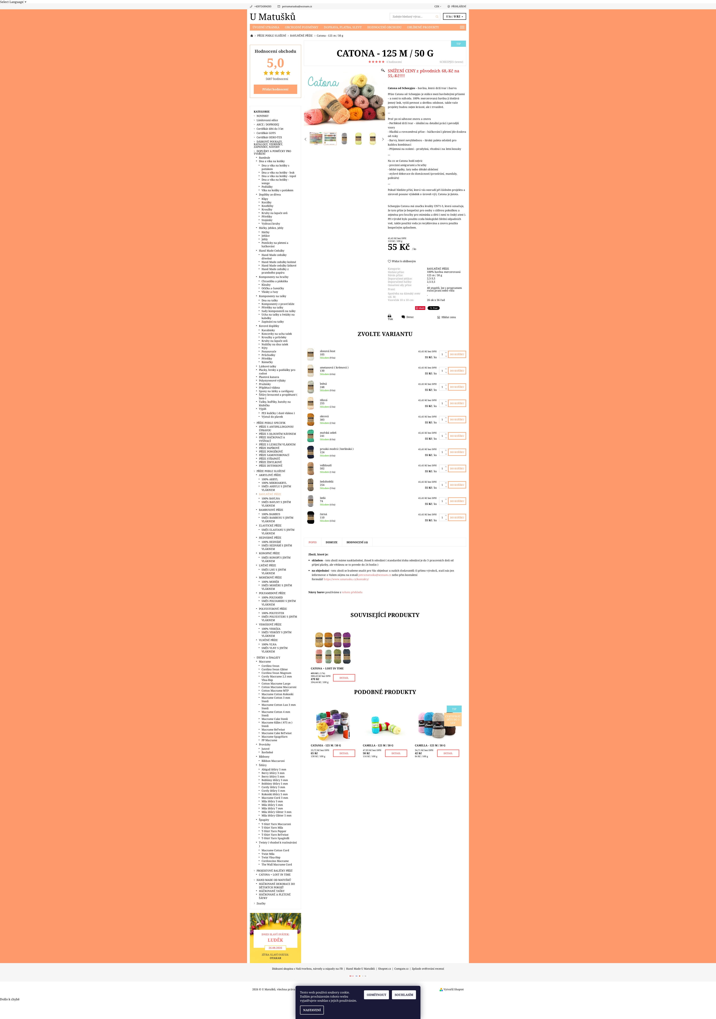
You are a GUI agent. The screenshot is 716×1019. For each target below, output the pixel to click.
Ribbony (264, 756)
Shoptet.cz (384, 968)
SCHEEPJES (447, 62)
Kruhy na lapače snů (275, 213)
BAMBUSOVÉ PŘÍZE (271, 510)
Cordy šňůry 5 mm (273, 790)
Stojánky (267, 220)
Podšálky (267, 186)
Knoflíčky (267, 206)
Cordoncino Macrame (275, 861)
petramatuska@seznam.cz (297, 6)
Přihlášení (458, 6)
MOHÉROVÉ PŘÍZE (270, 577)
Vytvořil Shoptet (454, 989)
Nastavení (312, 1010)
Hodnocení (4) (357, 542)
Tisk (390, 319)
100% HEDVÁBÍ (271, 542)
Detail (344, 677)
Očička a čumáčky (273, 288)
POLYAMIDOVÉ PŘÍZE (272, 593)
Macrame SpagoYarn (275, 736)
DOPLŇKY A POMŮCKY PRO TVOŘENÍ (272, 152)
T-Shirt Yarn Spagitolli (275, 838)
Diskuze (331, 542)
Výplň (262, 409)
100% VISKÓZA (271, 628)
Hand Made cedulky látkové (279, 265)
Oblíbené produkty (423, 27)
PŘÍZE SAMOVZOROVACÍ (274, 455)
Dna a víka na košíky (272, 161)
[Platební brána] (358, 976)
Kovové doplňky (269, 326)
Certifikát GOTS (266, 133)
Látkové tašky (267, 366)
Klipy (265, 199)
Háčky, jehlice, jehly (271, 228)
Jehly (265, 239)
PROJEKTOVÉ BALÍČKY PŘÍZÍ (274, 870)
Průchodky (268, 355)
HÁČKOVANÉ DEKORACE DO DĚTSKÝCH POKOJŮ (277, 885)
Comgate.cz (401, 968)
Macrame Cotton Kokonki (277, 694)
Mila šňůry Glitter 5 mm (276, 815)
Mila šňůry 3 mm (272, 801)
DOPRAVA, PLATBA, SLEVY (343, 27)
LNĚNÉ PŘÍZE (267, 565)
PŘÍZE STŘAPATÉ (269, 458)
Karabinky (268, 330)
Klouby (266, 284)
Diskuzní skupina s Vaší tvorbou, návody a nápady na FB (307, 968)
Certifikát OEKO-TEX (269, 137)
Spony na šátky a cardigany (276, 391)
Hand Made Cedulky (271, 250)
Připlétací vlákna (269, 387)
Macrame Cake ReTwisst (277, 733)
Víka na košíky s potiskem (277, 190)
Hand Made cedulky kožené (279, 262)
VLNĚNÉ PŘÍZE (268, 640)
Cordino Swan (270, 666)
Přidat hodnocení (275, 89)
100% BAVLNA (271, 498)
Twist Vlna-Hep (271, 857)
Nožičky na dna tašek (275, 344)
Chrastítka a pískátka (275, 281)
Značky (261, 903)
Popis (313, 542)
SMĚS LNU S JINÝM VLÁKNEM (274, 571)
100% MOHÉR (270, 581)
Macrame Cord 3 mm (275, 797)
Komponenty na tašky (272, 296)
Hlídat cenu (449, 317)
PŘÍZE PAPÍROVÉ (269, 448)
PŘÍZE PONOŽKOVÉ (271, 451)
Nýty (265, 348)
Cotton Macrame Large (276, 683)
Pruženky (265, 384)
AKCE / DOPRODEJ (268, 124)
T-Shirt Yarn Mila (272, 827)
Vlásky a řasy (270, 292)
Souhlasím (404, 995)
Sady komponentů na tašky (279, 311)
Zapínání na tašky (273, 321)
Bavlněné (267, 752)
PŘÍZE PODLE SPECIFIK (271, 423)
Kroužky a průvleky (274, 337)
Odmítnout (376, 995)
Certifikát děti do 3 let (270, 128)
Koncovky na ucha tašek (277, 333)
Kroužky (267, 209)
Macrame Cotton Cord (275, 850)
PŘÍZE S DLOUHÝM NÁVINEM (277, 434)
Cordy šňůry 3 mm (273, 787)
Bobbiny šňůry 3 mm (275, 780)
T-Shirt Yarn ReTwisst (275, 834)
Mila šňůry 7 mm (272, 808)
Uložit (422, 308)
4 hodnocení (394, 62)
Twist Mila (268, 854)
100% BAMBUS (271, 514)
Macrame (265, 661)
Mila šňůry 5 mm (272, 805)
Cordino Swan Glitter (275, 669)
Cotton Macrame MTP (275, 690)
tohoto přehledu (352, 592)
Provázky (265, 744)
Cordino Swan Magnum (276, 673)
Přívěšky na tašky (272, 307)
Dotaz (410, 317)
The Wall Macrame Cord (277, 864)
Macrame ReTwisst (273, 729)
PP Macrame (269, 740)
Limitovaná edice (267, 120)
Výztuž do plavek (272, 416)
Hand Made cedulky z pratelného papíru (275, 270)
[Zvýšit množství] (446, 352)
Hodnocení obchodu (384, 27)
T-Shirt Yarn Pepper (274, 831)
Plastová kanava (269, 377)
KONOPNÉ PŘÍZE (269, 553)
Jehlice (266, 235)
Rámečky (267, 362)
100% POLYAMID (272, 597)
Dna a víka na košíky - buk (278, 172)
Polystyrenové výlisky (272, 380)
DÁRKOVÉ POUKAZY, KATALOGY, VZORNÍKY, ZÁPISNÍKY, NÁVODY (268, 144)
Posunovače (269, 351)
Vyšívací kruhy (271, 223)
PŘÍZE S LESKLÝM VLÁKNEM (277, 444)
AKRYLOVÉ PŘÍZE (270, 475)
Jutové (265, 748)
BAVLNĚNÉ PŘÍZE (438, 268)
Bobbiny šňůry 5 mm (275, 783)
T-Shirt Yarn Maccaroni (276, 824)
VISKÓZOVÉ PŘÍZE (270, 624)
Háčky (265, 232)
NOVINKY (263, 116)
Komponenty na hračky (273, 277)
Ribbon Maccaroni (273, 761)
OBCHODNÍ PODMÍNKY (301, 27)
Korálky (266, 202)
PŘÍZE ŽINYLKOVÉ (270, 462)
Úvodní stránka (266, 27)
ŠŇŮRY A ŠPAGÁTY (268, 657)
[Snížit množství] (446, 356)
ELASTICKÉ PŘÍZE (270, 525)
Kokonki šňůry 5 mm (275, 794)
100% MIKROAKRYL (274, 483)
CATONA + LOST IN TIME (275, 874)
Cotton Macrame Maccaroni (279, 687)
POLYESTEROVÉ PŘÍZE (273, 609)
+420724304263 (262, 6)
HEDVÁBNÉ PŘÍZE (270, 537)
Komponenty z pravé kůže (278, 304)
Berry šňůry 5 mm (273, 776)
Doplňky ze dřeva (270, 194)
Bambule (264, 157)
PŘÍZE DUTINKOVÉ (270, 465)
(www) (459, 62)
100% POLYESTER (273, 613)
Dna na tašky (270, 300)
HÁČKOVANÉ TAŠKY (272, 891)
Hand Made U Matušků (360, 968)
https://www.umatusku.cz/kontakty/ (346, 579)
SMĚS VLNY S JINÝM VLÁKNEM (275, 649)
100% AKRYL (270, 479)
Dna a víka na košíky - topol (279, 176)
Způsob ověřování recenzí (428, 968)
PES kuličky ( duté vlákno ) (278, 413)
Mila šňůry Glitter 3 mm (276, 812)
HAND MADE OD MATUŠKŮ (274, 880)
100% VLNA (269, 644)
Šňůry (263, 765)
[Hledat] (437, 16)
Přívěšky (267, 216)
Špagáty (264, 819)
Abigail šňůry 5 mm (274, 769)
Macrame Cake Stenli (275, 719)
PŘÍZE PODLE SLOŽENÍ (271, 471)
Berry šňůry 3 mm (273, 773)
